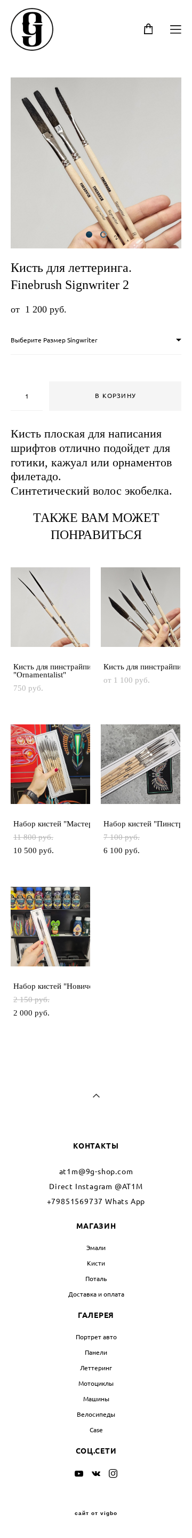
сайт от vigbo (96, 1513)
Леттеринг (96, 1368)
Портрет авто (96, 1337)
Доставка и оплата (96, 1294)
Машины (96, 1399)
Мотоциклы (96, 1383)
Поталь (96, 1279)
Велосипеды (96, 1414)
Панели (96, 1352)
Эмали (96, 1248)
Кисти (96, 1263)
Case (96, 1430)
